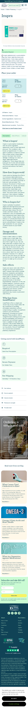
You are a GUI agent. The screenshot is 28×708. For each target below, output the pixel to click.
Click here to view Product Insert (12, 128)
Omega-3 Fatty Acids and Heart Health (13, 521)
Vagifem (20, 627)
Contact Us (4, 634)
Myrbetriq (20, 632)
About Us (3, 623)
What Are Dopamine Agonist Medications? (11, 557)
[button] (26, 5)
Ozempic (20, 630)
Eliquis (19, 625)
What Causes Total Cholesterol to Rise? (11, 485)
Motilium (20, 623)
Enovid (19, 620)
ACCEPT (14, 698)
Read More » (5, 501)
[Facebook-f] (15, 613)
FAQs (2, 627)
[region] (14, 697)
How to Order (4, 620)
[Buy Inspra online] (14, 31)
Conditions (3, 625)
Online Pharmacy (11, 9)
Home (2, 9)
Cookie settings (14, 704)
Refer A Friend (4, 632)
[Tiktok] (9, 613)
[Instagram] (12, 613)
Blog (2, 630)
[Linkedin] (19, 613)
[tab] (6, 135)
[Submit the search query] (19, 5)
